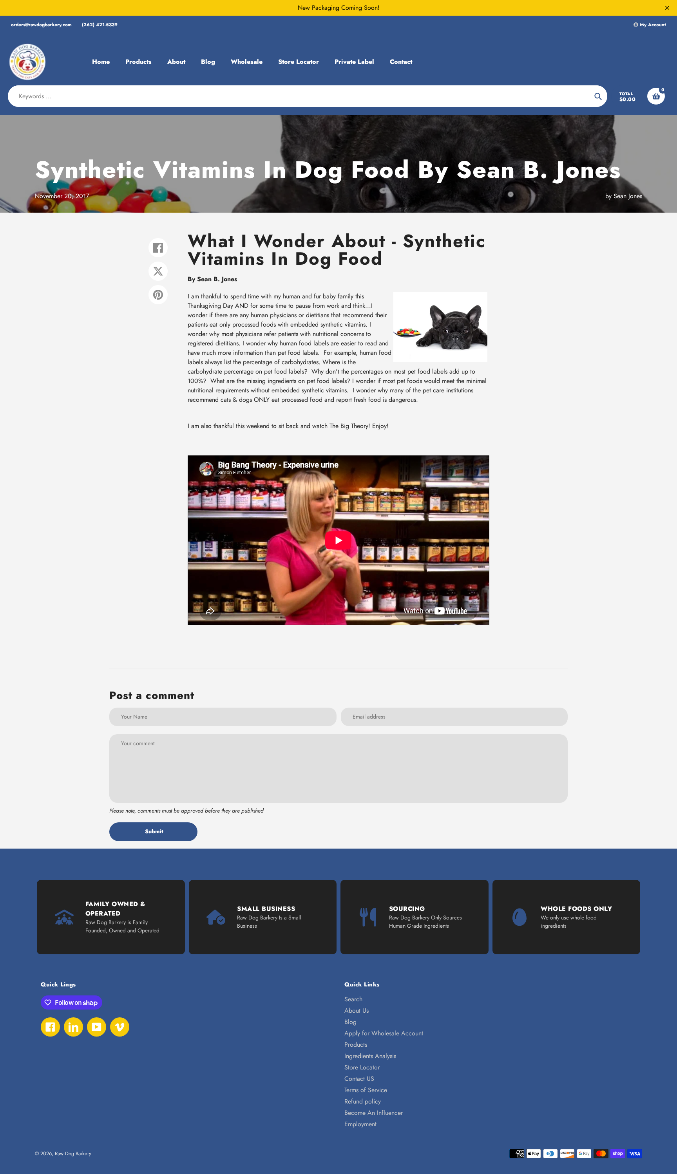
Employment (360, 1124)
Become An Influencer (373, 1112)
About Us (356, 1010)
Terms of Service (365, 1090)
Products (355, 1044)
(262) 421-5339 (100, 24)
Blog (350, 1021)
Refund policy (362, 1101)
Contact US (359, 1078)
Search (353, 999)
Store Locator (362, 1067)
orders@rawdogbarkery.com (41, 24)
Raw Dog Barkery (73, 1153)
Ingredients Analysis (370, 1055)
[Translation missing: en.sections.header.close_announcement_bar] (667, 8)
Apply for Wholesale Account (383, 1033)
